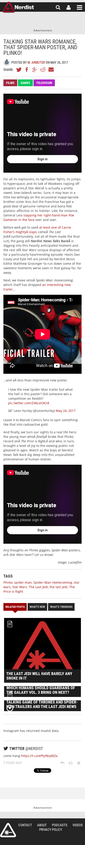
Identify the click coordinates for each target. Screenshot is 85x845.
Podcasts (59, 825)
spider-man (23, 582)
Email (51, 69)
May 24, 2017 (65, 411)
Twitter (19, 69)
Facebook (27, 69)
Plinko (7, 582)
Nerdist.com (8, 830)
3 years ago (12, 763)
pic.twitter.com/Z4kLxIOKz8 (28, 403)
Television (44, 83)
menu (79, 7)
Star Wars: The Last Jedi (30, 587)
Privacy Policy (50, 830)
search (58, 7)
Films (10, 83)
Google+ (35, 69)
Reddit (43, 69)
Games (25, 83)
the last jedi (59, 587)
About (42, 825)
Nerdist (18, 7)
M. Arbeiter (36, 62)
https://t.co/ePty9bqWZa (39, 756)
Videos (78, 825)
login (68, 7)
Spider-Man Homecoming (52, 582)
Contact (25, 825)
